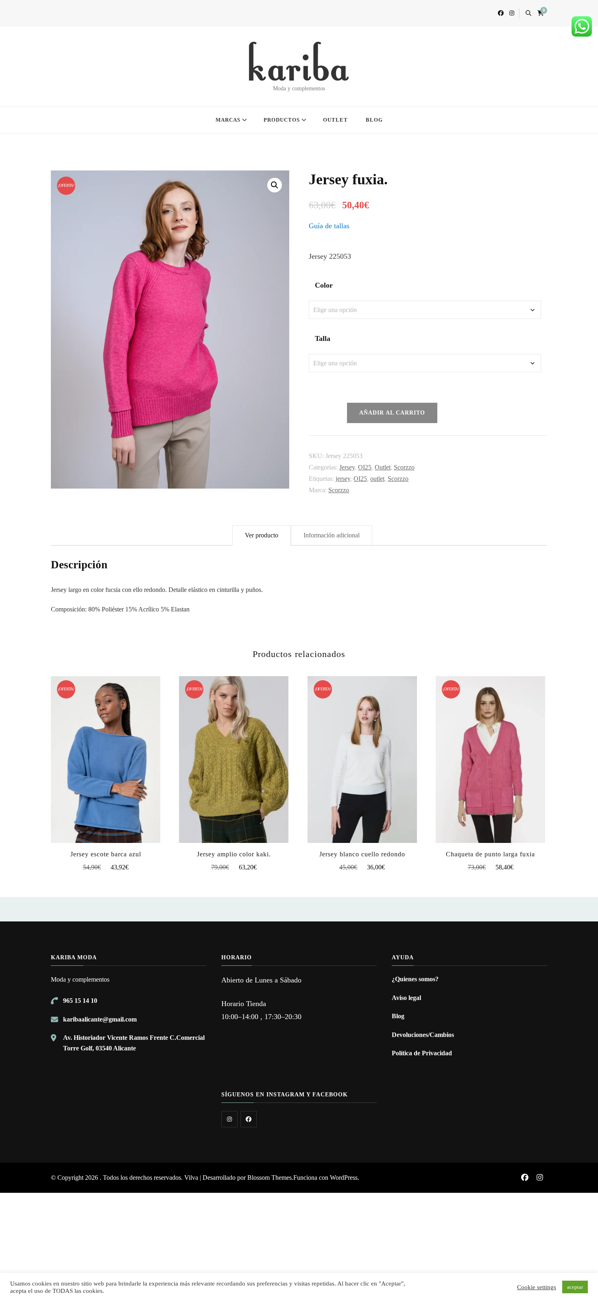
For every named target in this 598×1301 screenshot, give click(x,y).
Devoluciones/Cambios (423, 1034)
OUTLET (335, 120)
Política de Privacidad (422, 1053)
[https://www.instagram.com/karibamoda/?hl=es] (229, 1119)
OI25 (364, 467)
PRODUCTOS (282, 120)
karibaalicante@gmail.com (100, 1019)
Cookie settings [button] (536, 1287)
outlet (377, 478)
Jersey (347, 467)
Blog (398, 1016)
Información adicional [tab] (331, 535)
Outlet (383, 467)
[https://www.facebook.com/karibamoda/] (248, 1119)
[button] (274, 185)
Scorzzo (404, 467)
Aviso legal (406, 997)
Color (324, 285)
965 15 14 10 (80, 1000)
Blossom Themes (269, 1177)
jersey (343, 478)
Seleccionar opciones (105, 758)
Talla (322, 338)
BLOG (374, 120)
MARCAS (228, 120)
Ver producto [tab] (261, 535)
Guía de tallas (329, 226)
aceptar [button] (575, 1287)
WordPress (344, 1177)
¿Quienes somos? (415, 979)
